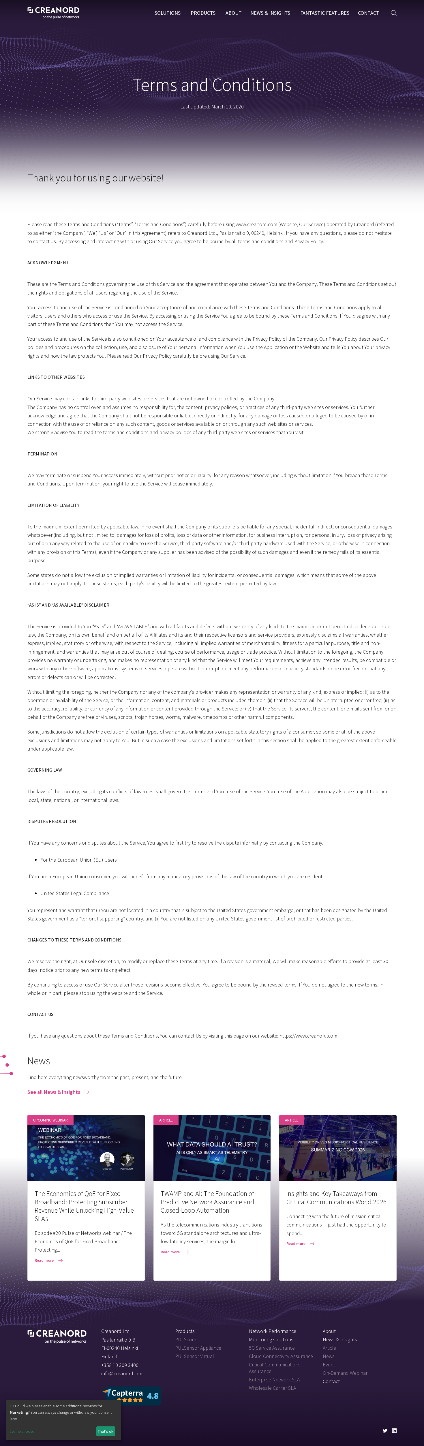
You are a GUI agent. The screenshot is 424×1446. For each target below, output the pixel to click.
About (234, 13)
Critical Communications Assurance (275, 1367)
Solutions (168, 13)
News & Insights (270, 13)
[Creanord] (57, 1334)
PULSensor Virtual (194, 1356)
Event (329, 1364)
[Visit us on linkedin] (394, 1430)
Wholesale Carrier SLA (272, 1388)
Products (203, 13)
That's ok (105, 1431)
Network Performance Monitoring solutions (272, 1335)
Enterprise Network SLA (274, 1379)
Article (329, 1347)
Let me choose (22, 1431)
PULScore (185, 1339)
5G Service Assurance (272, 1347)
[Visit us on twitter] (385, 1430)
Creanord (53, 13)
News (329, 1356)
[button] (394, 13)
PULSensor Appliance (198, 1347)
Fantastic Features (324, 13)
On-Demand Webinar (345, 1373)
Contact (368, 13)
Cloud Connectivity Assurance (281, 1356)
